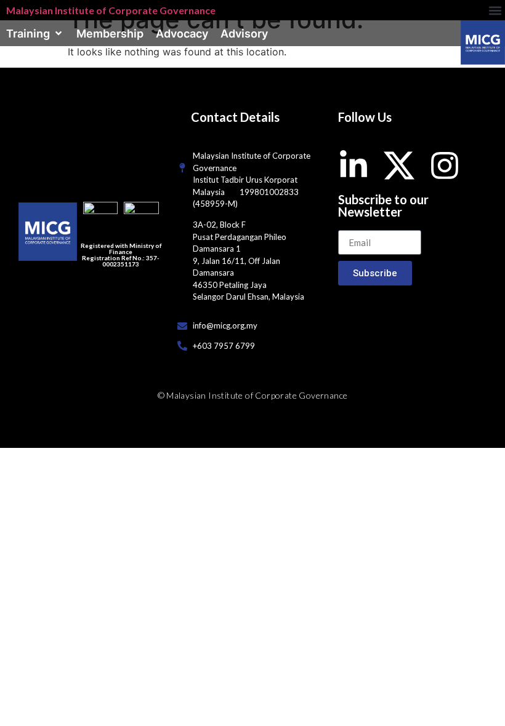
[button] (495, 10)
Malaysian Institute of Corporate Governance (111, 10)
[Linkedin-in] (353, 165)
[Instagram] (444, 165)
